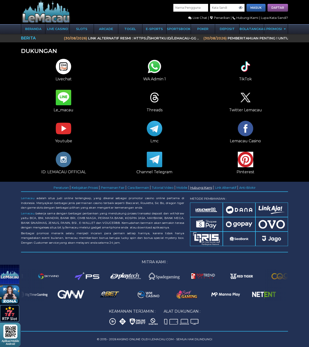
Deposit (227, 29)
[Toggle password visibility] (241, 8)
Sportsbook (178, 29)
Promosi (274, 29)
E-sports (154, 29)
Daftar (277, 7)
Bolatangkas (251, 29)
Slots (81, 29)
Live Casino (57, 29)
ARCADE (106, 29)
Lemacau (28, 198)
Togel (130, 29)
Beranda (33, 29)
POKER (202, 29)
